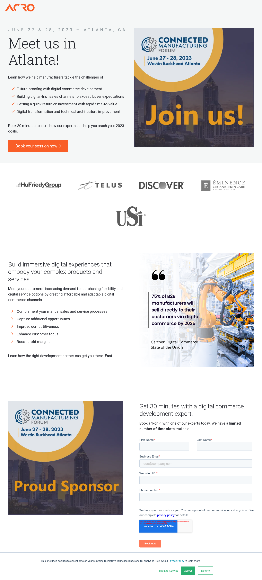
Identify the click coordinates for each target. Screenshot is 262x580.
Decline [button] (205, 570)
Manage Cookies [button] (168, 570)
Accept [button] (188, 570)
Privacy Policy (176, 561)
